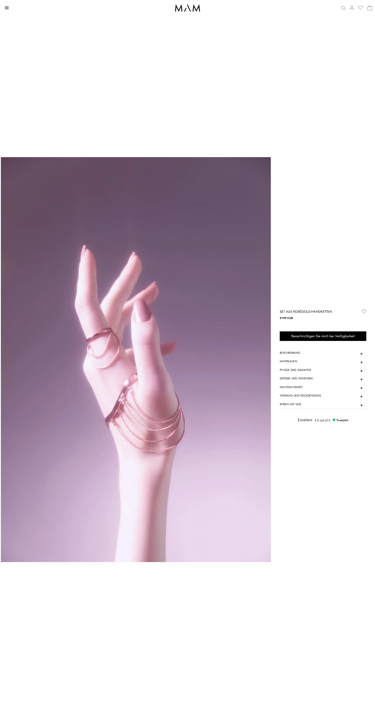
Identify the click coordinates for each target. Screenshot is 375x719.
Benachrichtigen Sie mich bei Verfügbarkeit (323, 336)
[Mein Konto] (351, 8)
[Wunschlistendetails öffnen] (360, 8)
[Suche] (343, 8)
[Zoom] (136, 359)
